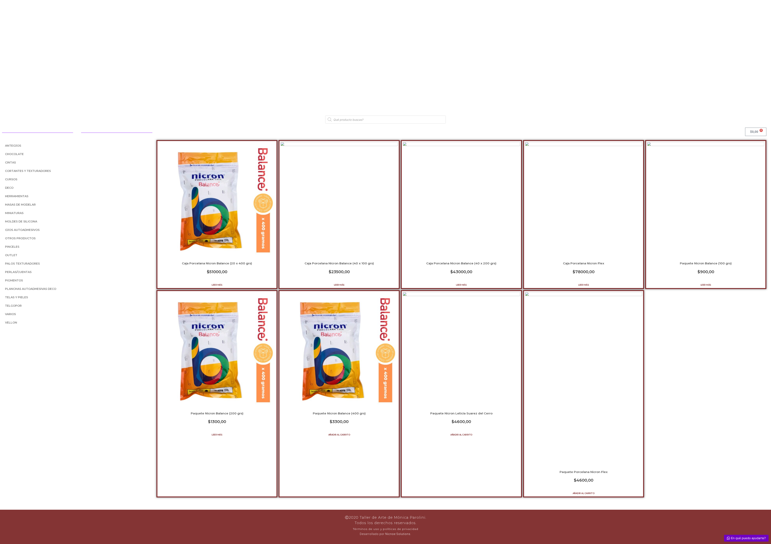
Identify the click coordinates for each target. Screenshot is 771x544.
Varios (10, 314)
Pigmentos (14, 280)
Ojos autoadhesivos (22, 230)
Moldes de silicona (21, 221)
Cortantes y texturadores (28, 171)
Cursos (11, 179)
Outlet (11, 255)
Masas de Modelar (20, 204)
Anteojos (13, 145)
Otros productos (20, 238)
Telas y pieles (16, 297)
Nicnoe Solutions (397, 534)
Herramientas (16, 196)
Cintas (10, 162)
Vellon (11, 322)
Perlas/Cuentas (18, 272)
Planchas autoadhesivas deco (30, 289)
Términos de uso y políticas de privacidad (385, 529)
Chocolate (14, 154)
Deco (9, 188)
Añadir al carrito (339, 434)
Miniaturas (14, 213)
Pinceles (12, 247)
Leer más (217, 284)
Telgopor (13, 306)
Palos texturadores (22, 263)
